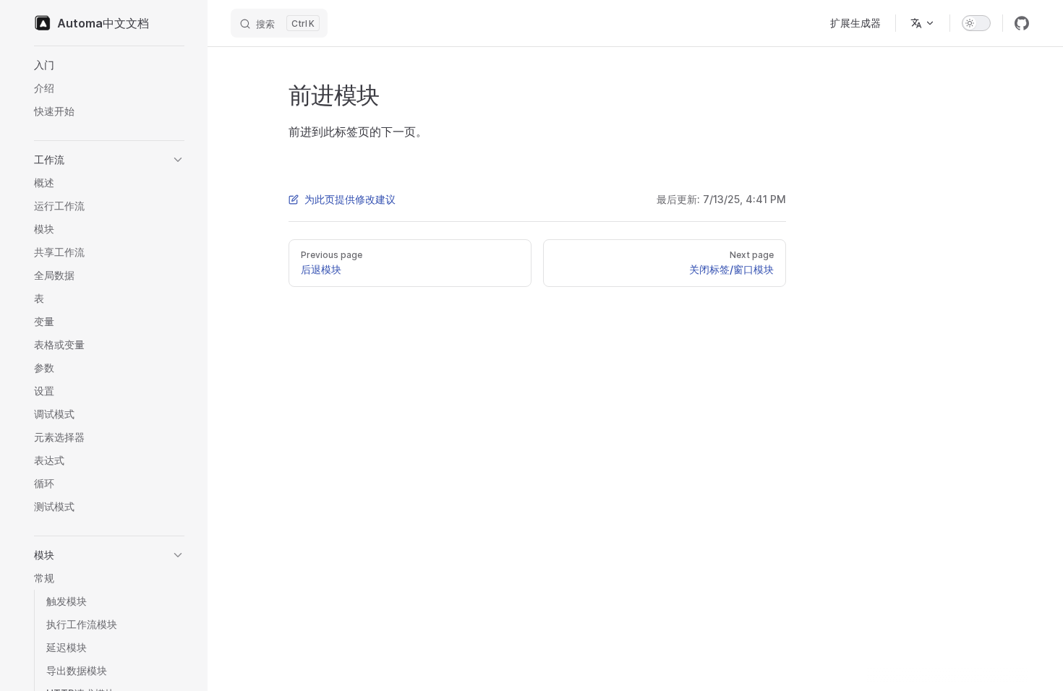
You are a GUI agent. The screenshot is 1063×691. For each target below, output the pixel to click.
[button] (109, 65)
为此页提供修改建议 (350, 199)
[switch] (976, 23)
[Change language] (923, 23)
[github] (1022, 23)
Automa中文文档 (103, 23)
